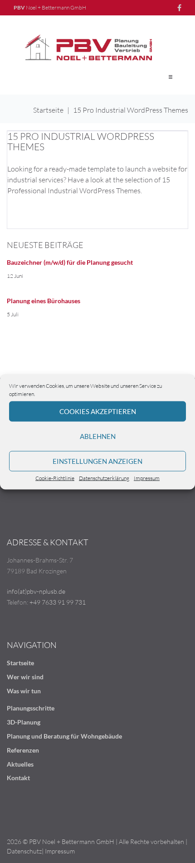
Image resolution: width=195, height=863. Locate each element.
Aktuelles (20, 764)
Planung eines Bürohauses (43, 301)
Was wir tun (24, 691)
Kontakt (18, 778)
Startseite (48, 109)
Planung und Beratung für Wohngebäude (64, 736)
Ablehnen (98, 436)
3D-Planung (23, 722)
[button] (170, 77)
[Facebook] (179, 7)
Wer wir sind (25, 677)
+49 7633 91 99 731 (57, 602)
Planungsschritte (30, 708)
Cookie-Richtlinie (54, 477)
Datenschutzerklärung (104, 477)
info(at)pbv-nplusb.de (36, 591)
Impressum (147, 477)
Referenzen (23, 750)
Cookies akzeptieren (97, 411)
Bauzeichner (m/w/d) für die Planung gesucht (70, 262)
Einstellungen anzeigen (97, 461)
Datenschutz (24, 851)
